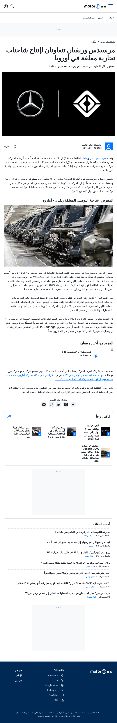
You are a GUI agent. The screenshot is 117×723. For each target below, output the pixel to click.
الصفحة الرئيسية (108, 41)
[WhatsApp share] (51, 404)
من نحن (18, 670)
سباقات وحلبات (88, 535)
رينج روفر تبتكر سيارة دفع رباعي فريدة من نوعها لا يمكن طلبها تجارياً (77, 573)
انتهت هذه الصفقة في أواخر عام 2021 (83, 375)
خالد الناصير (87, 144)
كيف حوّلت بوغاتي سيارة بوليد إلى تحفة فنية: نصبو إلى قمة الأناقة (78, 542)
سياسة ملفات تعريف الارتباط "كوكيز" (71, 712)
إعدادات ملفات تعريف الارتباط (43, 712)
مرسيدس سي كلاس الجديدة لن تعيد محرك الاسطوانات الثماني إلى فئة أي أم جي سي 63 (67, 593)
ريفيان (84, 158)
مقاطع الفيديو (89, 17)
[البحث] (12, 6)
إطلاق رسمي (88, 556)
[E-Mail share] (44, 404)
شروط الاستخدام (22, 712)
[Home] (95, 6)
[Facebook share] (73, 404)
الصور (100, 17)
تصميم (91, 546)
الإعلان (19, 675)
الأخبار (112, 17)
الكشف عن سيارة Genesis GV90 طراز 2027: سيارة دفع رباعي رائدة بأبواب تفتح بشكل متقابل (63, 583)
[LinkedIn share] (58, 404)
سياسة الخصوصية (94, 712)
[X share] (66, 404)
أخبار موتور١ (91, 597)
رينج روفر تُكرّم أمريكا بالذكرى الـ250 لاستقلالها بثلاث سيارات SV (78, 552)
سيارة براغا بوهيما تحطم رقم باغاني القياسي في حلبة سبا (82, 532)
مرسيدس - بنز (97, 158)
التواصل (18, 680)
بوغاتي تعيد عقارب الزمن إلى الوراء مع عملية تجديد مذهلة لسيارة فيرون (75, 562)
